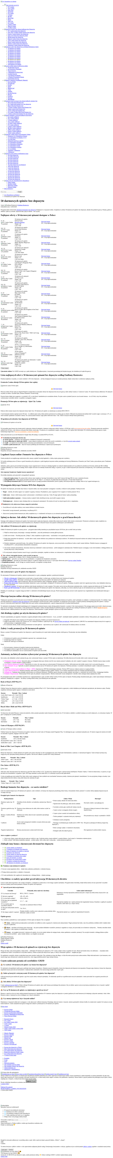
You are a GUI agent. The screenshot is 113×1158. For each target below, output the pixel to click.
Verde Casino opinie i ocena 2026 (13, 1028)
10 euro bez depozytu (14, 171)
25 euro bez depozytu (14, 176)
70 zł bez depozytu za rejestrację (17, 164)
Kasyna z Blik (8, 1036)
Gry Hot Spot (11, 139)
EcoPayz (10, 96)
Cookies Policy (5, 1084)
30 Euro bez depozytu (14, 177)
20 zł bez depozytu (13, 155)
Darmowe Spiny (34, 47)
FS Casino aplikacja (13, 125)
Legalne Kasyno (12, 74)
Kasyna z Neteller (9, 1042)
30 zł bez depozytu (13, 158)
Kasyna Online (8, 1009)
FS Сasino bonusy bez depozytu (13, 1050)
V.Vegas (10, 15)
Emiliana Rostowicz (23, 205)
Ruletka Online (12, 184)
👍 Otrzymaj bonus (56, 388)
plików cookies (87, 1146)
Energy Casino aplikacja (14, 131)
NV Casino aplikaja (13, 118)
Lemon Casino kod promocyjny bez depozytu (20, 113)
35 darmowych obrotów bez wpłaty (16, 856)
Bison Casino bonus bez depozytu (17, 42)
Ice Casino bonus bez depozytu (13, 1053)
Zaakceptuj (4, 1149)
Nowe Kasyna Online (10, 1016)
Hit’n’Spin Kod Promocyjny (16, 102)
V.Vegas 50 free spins (10, 1055)
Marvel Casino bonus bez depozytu (17, 39)
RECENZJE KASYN (12, 5)
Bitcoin (10, 94)
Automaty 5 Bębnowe (14, 150)
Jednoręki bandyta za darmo (15, 141)
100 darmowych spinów (14, 64)
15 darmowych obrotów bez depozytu (17, 849)
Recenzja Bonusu (20, 222)
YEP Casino (7, 1030)
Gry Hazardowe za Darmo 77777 (17, 137)
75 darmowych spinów (14, 62)
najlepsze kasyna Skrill (11, 985)
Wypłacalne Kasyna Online (12, 1011)
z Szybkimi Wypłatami (14, 75)
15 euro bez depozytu (14, 172)
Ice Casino (11, 23)
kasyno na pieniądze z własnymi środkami (27, 431)
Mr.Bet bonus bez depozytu (15, 37)
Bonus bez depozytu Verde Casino (13, 1052)
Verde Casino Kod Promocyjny (16, 109)
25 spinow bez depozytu (13, 852)
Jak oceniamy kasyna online (12, 1064)
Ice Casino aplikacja (13, 117)
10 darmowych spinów (14, 48)
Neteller (10, 91)
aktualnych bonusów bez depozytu (26, 210)
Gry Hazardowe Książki (14, 142)
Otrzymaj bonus (45, 221)
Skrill (9, 86)
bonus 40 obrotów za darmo (14, 857)
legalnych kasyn (102, 607)
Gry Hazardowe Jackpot (14, 147)
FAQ (5, 1061)
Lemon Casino (12, 24)
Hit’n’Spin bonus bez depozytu (13, 1049)
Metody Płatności (23, 80)
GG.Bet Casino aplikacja (15, 123)
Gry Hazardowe (24, 180)
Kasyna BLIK (12, 82)
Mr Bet (10, 16)
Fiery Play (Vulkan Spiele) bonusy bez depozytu (21, 32)
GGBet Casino (12, 27)
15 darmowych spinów (14, 50)
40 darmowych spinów (14, 58)
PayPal (10, 85)
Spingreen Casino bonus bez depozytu (18, 45)
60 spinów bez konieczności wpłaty (16, 859)
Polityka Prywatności (7, 1087)
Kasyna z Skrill (8, 1039)
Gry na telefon (12, 149)
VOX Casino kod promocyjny (16, 110)
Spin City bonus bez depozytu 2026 (18, 35)
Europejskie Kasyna (13, 78)
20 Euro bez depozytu (14, 174)
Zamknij (11, 1149)
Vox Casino (11, 8)
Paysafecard (11, 83)
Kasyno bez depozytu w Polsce (13, 1047)
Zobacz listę (4, 1156)
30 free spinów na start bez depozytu (16, 854)
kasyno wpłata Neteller (74, 560)
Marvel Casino (12, 26)
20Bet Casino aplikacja (14, 129)
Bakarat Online (12, 187)
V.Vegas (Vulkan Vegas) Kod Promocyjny (19, 107)
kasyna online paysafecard (62, 621)
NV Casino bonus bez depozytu (17, 31)
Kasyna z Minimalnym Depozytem (14, 1014)
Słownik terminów (9, 1063)
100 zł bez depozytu (13, 166)
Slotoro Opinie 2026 (10, 1027)
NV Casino (11, 7)
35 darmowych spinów (14, 56)
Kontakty (6, 1058)
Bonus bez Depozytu (29, 29)
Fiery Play (11, 10)
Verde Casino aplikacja (14, 133)
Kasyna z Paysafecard (10, 1044)
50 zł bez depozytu (13, 161)
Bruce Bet (10, 18)
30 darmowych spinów (14, 55)
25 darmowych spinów (14, 53)
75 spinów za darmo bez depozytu (15, 861)
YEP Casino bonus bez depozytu (17, 40)
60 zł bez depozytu (13, 163)
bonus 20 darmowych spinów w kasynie (17, 851)
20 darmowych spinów (14, 51)
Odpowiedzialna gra (10, 1068)
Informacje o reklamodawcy (12, 1069)
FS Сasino (11, 13)
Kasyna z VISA (8, 1041)
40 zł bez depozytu (13, 160)
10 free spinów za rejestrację (14, 847)
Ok (2, 1142)
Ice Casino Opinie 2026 (10, 1022)
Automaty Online (25, 134)
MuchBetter (11, 99)
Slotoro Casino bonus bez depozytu (18, 43)
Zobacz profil (4, 943)
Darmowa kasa (24, 153)
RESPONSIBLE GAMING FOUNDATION (13, 1088)
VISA (9, 90)
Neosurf (10, 98)
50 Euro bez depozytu (14, 179)
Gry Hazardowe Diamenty (15, 144)
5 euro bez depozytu (13, 168)
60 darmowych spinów (14, 61)
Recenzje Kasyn (8, 1019)
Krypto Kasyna (12, 93)
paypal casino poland (74, 441)
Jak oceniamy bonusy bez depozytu (14, 1066)
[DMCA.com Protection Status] (31, 1082)
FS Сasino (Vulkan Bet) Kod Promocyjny (19, 112)
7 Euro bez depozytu (13, 169)
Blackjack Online (12, 185)
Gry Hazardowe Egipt (14, 145)
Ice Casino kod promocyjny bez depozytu (19, 104)
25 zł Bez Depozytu (13, 157)
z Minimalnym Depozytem (15, 72)
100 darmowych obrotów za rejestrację (17, 863)
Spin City (10, 21)
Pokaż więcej (4, 368)
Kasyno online (24, 66)
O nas (6, 1060)
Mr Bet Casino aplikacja (14, 128)
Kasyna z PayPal (9, 1034)
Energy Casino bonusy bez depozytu (18, 34)
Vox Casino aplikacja (14, 121)
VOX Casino (8, 1023)
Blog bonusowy (8, 188)
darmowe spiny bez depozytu (21, 601)
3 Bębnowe (11, 152)
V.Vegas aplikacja (13, 120)
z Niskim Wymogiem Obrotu (16, 77)
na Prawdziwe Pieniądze (14, 69)
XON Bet (10, 11)
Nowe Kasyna (12, 70)
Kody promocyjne (32, 101)
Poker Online (11, 182)
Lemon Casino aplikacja (14, 126)
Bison (9, 19)
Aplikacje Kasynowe (26, 115)
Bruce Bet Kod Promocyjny (15, 106)
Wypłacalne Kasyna (13, 67)
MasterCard (11, 88)
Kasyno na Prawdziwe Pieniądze (13, 1013)
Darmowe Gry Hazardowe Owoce (17, 136)
